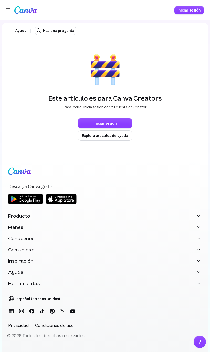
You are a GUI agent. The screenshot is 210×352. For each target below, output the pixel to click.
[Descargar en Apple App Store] (61, 203)
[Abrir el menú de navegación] (8, 10)
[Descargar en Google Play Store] (25, 203)
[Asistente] (200, 342)
